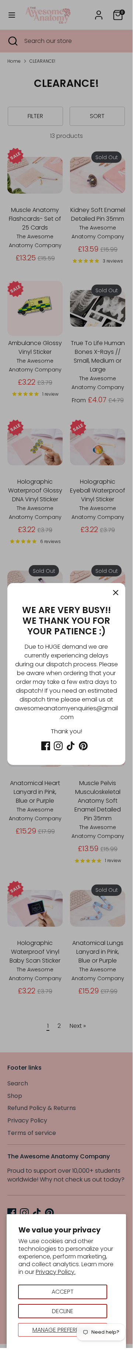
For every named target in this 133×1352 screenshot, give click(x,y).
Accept (63, 1291)
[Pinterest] (83, 745)
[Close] (116, 593)
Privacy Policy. (56, 1272)
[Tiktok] (70, 745)
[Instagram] (58, 745)
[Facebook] (45, 745)
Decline (62, 1311)
